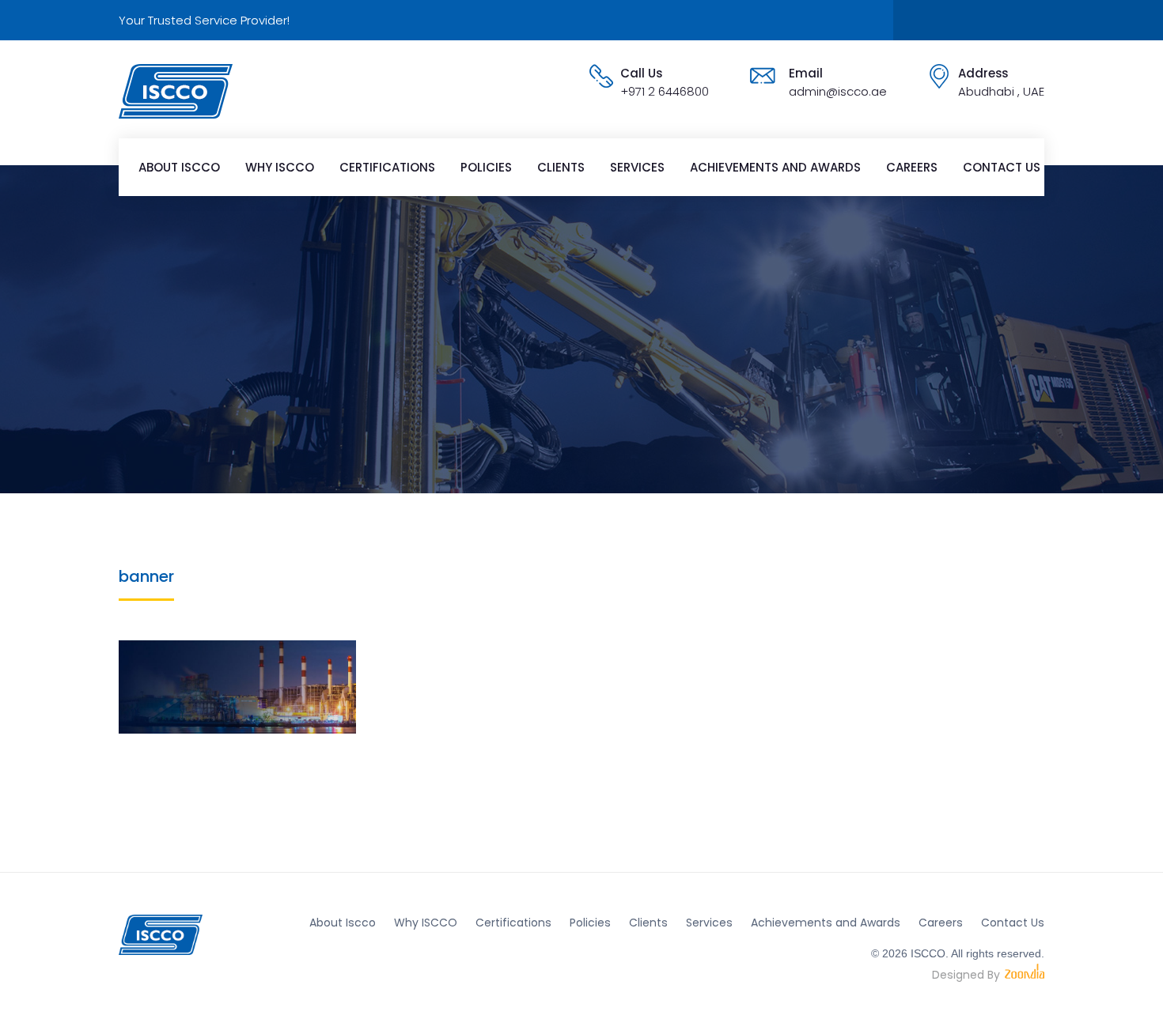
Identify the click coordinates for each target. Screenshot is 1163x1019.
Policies (486, 167)
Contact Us (1001, 167)
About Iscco (179, 167)
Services (637, 167)
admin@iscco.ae (838, 91)
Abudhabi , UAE (1001, 91)
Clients (561, 167)
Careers (912, 167)
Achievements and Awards (775, 167)
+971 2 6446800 (664, 91)
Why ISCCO (279, 167)
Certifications (387, 167)
